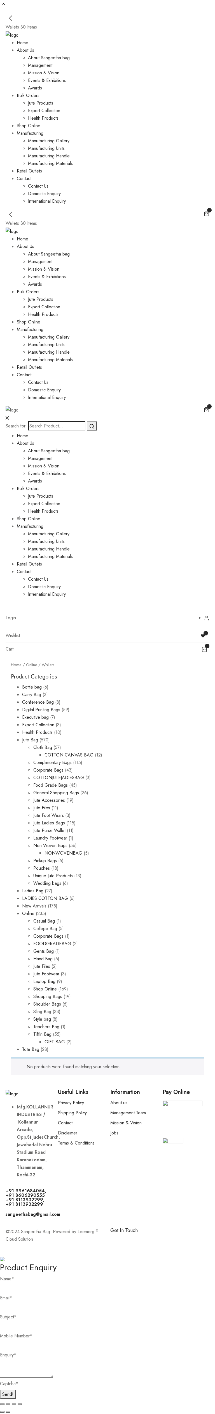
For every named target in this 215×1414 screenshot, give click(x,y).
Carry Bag (31, 694)
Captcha (9, 1383)
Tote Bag (30, 1049)
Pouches (41, 868)
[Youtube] (179, 1240)
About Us (25, 50)
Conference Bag (38, 702)
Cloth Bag (42, 747)
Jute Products (40, 103)
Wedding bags (47, 883)
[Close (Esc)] (20, 1404)
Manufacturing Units (46, 148)
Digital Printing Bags (41, 709)
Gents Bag (43, 951)
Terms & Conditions (76, 1143)
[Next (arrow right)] (8, 1412)
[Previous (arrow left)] (2, 1412)
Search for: (16, 426)
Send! (7, 1394)
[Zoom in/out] (2, 1404)
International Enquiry (47, 201)
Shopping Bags (47, 996)
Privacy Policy (71, 1102)
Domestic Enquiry (44, 193)
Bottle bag (32, 687)
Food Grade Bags (50, 785)
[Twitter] (163, 1240)
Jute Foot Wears (48, 815)
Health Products (43, 118)
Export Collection (44, 110)
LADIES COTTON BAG (45, 898)
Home (22, 42)
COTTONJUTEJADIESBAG (58, 777)
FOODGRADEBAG (52, 943)
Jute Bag (30, 740)
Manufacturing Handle (49, 156)
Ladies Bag (32, 891)
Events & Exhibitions (47, 80)
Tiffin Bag (42, 1034)
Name (7, 1279)
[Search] (92, 426)
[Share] (14, 1404)
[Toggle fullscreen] (8, 1404)
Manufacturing (30, 133)
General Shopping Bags (56, 792)
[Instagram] (148, 1240)
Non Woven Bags (50, 845)
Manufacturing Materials (50, 163)
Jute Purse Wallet (49, 830)
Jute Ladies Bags (49, 823)
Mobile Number (16, 1336)
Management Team (128, 1113)
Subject (8, 1317)
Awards (35, 88)
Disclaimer (67, 1133)
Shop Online (28, 125)
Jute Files (41, 808)
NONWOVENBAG (63, 853)
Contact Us (38, 186)
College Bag (45, 928)
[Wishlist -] (203, 635)
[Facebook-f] (117, 1240)
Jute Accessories (49, 800)
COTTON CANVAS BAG (69, 755)
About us (118, 1102)
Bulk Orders (28, 95)
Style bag (42, 1019)
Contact (24, 178)
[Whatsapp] (133, 1240)
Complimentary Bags (52, 762)
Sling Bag (42, 1011)
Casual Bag (44, 921)
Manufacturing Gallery (48, 141)
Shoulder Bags (47, 1004)
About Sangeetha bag (49, 58)
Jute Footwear (46, 974)
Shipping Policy (72, 1113)
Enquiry (8, 1355)
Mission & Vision (43, 73)
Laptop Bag (44, 981)
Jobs (114, 1133)
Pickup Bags (45, 860)
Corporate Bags (48, 770)
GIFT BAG (55, 1042)
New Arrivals (34, 906)
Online (31, 665)
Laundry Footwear (50, 838)
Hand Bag (43, 959)
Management (40, 65)
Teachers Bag (46, 1026)
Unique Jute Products (53, 875)
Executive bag (35, 717)
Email (6, 1298)
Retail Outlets (29, 171)
